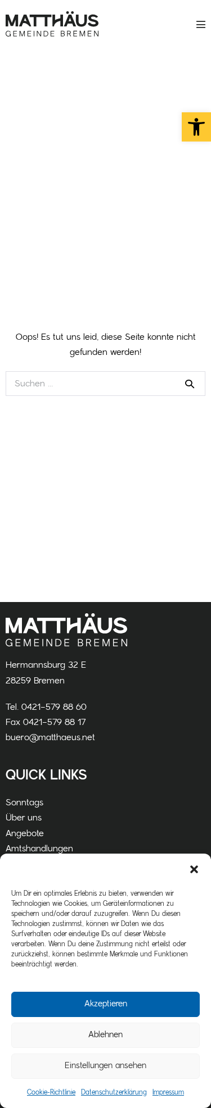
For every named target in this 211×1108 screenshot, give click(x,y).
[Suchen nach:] (105, 383)
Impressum (168, 1092)
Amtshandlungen (39, 848)
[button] (196, 127)
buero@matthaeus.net (50, 737)
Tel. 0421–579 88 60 (46, 707)
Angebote (25, 833)
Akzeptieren (105, 1004)
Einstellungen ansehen (105, 1065)
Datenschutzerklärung (114, 1092)
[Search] (189, 383)
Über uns (24, 817)
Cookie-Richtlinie (51, 1092)
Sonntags (24, 802)
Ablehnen (105, 1035)
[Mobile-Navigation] (200, 24)
